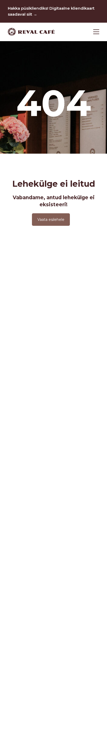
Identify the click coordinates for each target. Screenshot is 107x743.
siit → (31, 14)
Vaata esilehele (50, 219)
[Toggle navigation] (96, 31)
